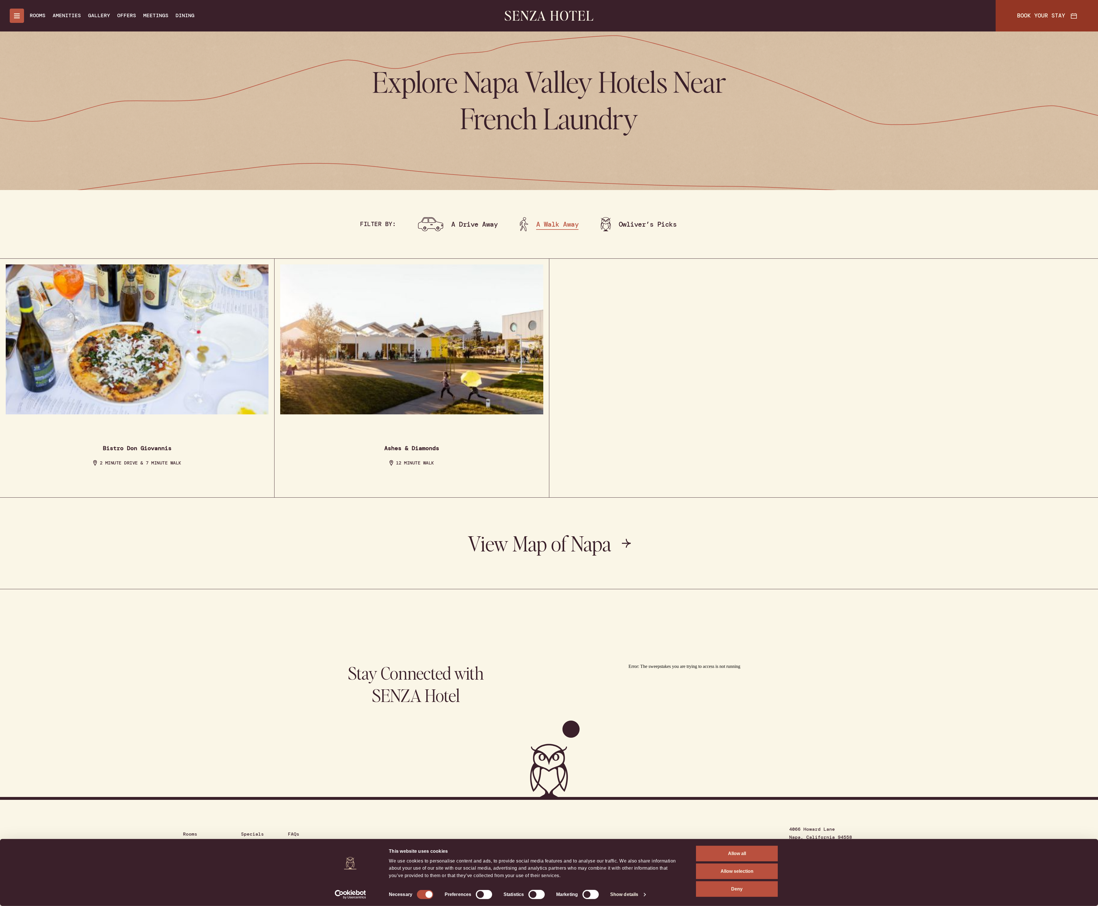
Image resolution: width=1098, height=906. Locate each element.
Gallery (99, 15)
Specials (252, 834)
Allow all (737, 853)
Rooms (37, 15)
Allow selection (737, 871)
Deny (737, 889)
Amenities (67, 15)
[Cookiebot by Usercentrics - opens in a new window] (350, 894)
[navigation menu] (17, 16)
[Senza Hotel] (549, 16)
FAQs (293, 834)
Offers (126, 15)
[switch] (484, 894)
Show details (624, 894)
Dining (185, 15)
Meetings (155, 15)
